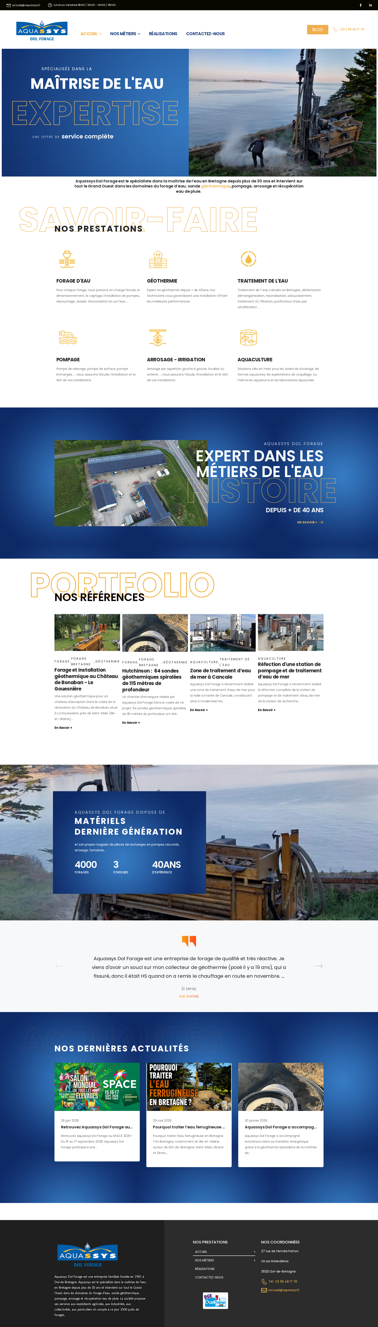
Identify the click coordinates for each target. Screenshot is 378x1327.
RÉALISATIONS (163, 32)
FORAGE (62, 661)
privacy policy (354, 1314)
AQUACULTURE (255, 359)
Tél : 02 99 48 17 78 (283, 1281)
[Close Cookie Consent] (370, 1313)
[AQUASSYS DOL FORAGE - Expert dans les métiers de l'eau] (42, 29)
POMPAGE (68, 359)
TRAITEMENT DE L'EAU (263, 281)
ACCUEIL (89, 32)
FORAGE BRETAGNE (81, 661)
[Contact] (336, 29)
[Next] (319, 965)
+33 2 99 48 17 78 (351, 29)
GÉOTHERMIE (162, 281)
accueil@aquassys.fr (284, 1290)
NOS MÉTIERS (123, 32)
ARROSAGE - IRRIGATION (176, 359)
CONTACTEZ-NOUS (205, 32)
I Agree (268, 1314)
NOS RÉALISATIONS (257, 151)
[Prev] (59, 965)
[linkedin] (370, 5)
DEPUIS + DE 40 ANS (295, 510)
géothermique (215, 186)
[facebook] (360, 5)
